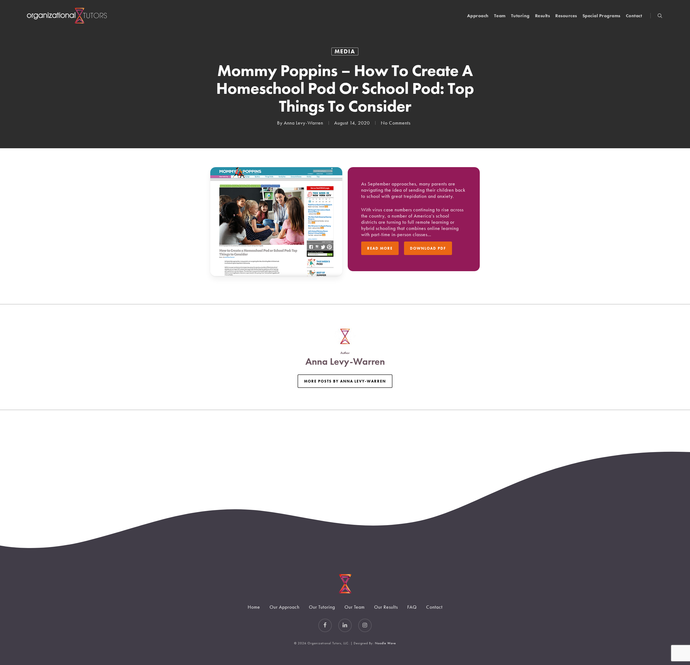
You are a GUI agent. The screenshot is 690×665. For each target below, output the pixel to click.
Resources (566, 16)
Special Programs (601, 16)
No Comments (395, 123)
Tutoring (520, 16)
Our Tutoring (322, 607)
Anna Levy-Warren (303, 123)
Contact (634, 16)
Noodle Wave (385, 643)
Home (254, 607)
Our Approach (284, 607)
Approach (478, 16)
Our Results (386, 607)
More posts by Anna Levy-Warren (345, 381)
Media (344, 51)
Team (500, 16)
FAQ (412, 607)
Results (542, 16)
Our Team (354, 607)
